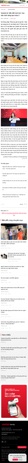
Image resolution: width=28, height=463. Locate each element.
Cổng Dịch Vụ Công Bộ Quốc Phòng (10, 438)
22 (6, 293)
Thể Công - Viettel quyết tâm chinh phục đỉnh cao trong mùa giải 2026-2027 (14, 376)
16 (9, 282)
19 (13, 261)
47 (10, 272)
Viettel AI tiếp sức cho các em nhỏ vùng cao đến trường (14, 181)
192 (3, 293)
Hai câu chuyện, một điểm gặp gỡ (9, 278)
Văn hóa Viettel (11, 9)
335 (10, 261)
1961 (3, 204)
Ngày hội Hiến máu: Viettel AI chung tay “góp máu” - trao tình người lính (13, 167)
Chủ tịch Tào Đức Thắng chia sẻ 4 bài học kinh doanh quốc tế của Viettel (13, 299)
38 (16, 261)
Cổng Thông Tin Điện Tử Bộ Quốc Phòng (11, 437)
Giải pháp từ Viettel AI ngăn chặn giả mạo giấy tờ (14, 188)
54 (9, 248)
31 (7, 328)
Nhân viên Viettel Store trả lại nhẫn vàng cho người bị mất (12, 288)
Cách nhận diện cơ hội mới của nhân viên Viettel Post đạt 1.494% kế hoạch (13, 242)
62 (9, 293)
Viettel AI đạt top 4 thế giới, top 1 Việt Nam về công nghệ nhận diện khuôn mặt (13, 195)
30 (6, 316)
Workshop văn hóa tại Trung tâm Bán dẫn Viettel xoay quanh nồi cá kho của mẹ (17, 254)
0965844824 (4, 434)
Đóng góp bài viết (22, 447)
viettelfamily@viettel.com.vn (8, 432)
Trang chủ (3, 9)
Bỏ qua (20, 459)
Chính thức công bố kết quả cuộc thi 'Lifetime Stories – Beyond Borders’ (13, 322)
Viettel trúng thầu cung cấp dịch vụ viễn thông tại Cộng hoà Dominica (14, 339)
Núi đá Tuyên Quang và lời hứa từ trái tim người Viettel (13, 311)
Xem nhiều (6, 334)
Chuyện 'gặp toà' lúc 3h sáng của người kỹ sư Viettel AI (13, 174)
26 (7, 272)
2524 (3, 305)
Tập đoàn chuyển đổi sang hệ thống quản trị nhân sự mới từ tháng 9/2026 (14, 348)
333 (3, 282)
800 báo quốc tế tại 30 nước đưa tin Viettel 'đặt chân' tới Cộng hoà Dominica (13, 358)
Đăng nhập (15, 459)
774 (3, 316)
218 (3, 248)
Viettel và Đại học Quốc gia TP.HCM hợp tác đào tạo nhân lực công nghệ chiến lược (13, 367)
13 (6, 282)
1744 (3, 272)
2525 (3, 328)
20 (6, 248)
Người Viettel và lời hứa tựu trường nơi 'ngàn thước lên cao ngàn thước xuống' (12, 267)
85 (7, 305)
